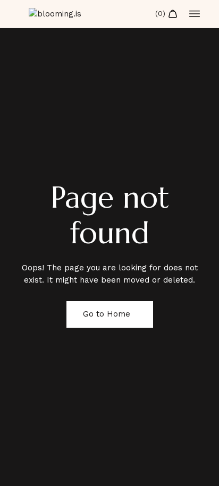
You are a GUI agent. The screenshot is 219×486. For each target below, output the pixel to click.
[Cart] (166, 13)
